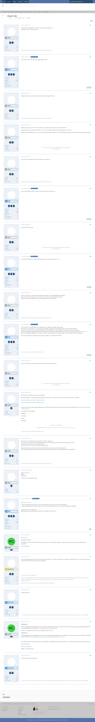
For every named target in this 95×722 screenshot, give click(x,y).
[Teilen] (91, 21)
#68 (90, 256)
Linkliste (19, 713)
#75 (90, 498)
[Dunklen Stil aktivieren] (86, 1)
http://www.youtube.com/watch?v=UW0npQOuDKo (32, 400)
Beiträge (6, 47)
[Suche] (90, 1)
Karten (49, 630)
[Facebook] (34, 709)
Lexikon (19, 711)
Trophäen (6, 45)
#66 (90, 188)
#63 (90, 93)
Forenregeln (5, 709)
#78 (90, 589)
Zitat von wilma (27, 502)
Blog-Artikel (7, 81)
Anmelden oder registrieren (77, 1)
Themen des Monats (22, 714)
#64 (90, 125)
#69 (90, 292)
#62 (90, 57)
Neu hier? (4, 710)
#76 (90, 534)
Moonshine (24, 633)
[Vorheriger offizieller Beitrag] (88, 87)
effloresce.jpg (24, 537)
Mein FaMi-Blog (55, 149)
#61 (90, 25)
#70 (90, 324)
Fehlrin (32, 431)
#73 (90, 438)
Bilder (6, 48)
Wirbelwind (24, 624)
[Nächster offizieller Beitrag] (90, 87)
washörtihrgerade (6, 697)
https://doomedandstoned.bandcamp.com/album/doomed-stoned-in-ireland (47, 636)
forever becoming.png (26, 646)
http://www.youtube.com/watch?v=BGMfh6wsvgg (32, 445)
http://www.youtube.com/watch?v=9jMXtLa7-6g (32, 402)
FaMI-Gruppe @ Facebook (54, 709)
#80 (90, 655)
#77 (90, 556)
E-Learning (20, 710)
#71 (90, 360)
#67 (90, 224)
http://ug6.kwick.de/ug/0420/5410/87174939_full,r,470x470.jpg (59, 427)
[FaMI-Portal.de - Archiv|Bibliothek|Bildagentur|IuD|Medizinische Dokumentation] (47, 7)
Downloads (20, 709)
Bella (33, 352)
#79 (90, 621)
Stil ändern (90, 703)
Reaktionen (7, 77)
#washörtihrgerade (25, 546)
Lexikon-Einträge (8, 84)
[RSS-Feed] (37, 709)
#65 (90, 156)
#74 (90, 470)
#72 (90, 392)
